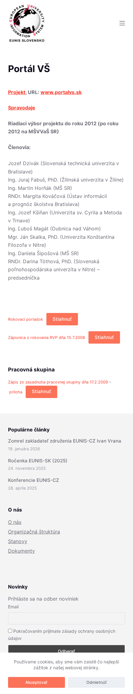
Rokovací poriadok (25, 319)
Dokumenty (21, 551)
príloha (15, 391)
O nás (14, 522)
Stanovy (17, 541)
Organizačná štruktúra (34, 532)
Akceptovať (36, 682)
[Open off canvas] (122, 23)
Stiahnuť (62, 319)
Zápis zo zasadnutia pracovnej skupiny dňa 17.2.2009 (58, 382)
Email (13, 606)
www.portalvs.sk (61, 92)
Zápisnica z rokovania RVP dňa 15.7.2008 (46, 337)
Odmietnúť (96, 682)
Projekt (16, 92)
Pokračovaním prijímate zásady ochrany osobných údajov (61, 634)
